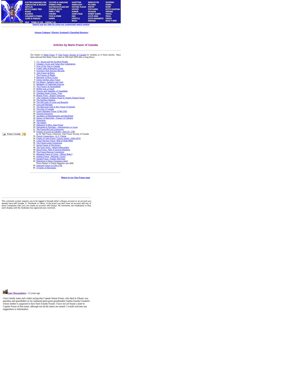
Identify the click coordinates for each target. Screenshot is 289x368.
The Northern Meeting (45, 100)
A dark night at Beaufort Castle (49, 68)
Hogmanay (41, 120)
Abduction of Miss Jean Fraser (49, 125)
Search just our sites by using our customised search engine (61, 24)
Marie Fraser (49, 55)
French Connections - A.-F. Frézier (51, 136)
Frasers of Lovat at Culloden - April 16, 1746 (55, 132)
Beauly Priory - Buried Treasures (50, 95)
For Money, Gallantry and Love (49, 82)
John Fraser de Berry (45, 73)
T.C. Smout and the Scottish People (52, 62)
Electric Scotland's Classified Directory (70, 32)
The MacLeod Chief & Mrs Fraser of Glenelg (55, 107)
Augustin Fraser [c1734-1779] (49, 165)
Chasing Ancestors (44, 114)
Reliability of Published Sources (50, 84)
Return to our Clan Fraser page (75, 177)
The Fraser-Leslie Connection (49, 143)
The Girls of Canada (45, 109)
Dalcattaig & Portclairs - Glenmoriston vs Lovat (57, 127)
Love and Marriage (44, 105)
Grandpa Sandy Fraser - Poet (49, 93)
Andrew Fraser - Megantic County (51, 156)
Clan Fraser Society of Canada (72, 55)
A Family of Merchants (46, 168)
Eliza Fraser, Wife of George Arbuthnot (53, 150)
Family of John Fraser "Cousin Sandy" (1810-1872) (58, 138)
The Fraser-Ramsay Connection (50, 152)
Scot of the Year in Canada (48, 66)
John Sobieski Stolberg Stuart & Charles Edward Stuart (60, 98)
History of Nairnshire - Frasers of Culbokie (54, 118)
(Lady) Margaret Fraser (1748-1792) (51, 111)
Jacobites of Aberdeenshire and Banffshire (54, 116)
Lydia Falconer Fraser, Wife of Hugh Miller (54, 141)
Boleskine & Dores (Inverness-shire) (52, 161)
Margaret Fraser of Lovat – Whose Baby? (54, 154)
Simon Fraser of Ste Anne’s (48, 145)
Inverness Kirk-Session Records (50, 71)
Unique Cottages (42, 32)
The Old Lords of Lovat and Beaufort (52, 102)
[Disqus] (46, 248)
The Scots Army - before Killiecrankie (52, 147)
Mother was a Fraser (45, 89)
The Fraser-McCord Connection (50, 129)
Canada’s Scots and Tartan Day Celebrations (56, 64)
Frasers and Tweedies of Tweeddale (52, 91)
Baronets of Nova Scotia (47, 77)
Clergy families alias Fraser (48, 80)
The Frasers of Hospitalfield (48, 86)
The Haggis (41, 123)
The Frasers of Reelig (45, 75)
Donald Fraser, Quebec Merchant (50, 159)
